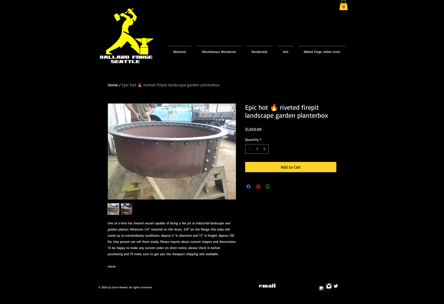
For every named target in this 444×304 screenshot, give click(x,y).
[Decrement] (249, 148)
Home (113, 84)
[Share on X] (278, 186)
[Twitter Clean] (335, 286)
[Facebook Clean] (322, 288)
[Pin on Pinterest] (258, 186)
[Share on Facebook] (248, 186)
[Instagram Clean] (328, 286)
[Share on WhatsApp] (268, 186)
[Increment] (265, 148)
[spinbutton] (257, 148)
